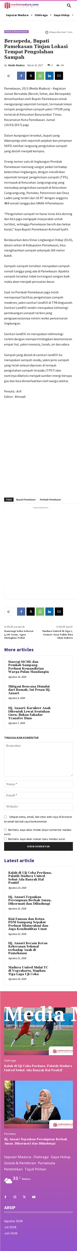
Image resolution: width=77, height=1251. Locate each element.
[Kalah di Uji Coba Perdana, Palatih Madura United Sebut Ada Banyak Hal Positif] (62, 878)
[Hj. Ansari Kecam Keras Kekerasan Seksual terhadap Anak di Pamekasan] (62, 949)
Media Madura (16, 65)
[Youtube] (33, 1197)
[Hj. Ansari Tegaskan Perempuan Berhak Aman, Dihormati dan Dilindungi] (62, 903)
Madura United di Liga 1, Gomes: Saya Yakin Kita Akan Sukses (57, 634)
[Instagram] (14, 1197)
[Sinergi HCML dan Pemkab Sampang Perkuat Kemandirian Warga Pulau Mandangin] (61, 667)
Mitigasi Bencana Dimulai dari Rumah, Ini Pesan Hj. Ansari (29, 690)
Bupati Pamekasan (26, 499)
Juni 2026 (10, 1233)
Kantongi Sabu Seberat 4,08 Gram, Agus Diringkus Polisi (18, 634)
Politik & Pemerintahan (16, 31)
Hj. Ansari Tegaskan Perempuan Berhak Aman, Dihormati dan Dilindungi (30, 900)
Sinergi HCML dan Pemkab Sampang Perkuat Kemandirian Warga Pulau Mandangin (28, 667)
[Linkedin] (49, 76)
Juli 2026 (10, 1227)
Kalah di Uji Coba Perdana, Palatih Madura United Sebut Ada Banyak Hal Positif (30, 878)
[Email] (59, 76)
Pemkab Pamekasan (50, 499)
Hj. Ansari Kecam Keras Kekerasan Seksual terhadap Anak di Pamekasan (27, 948)
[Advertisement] (38, 446)
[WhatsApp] (40, 76)
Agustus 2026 (13, 1221)
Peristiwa (10, 1134)
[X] (30, 76)
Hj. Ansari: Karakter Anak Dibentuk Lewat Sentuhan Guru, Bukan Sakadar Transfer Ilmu (29, 713)
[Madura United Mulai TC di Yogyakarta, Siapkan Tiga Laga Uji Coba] (62, 973)
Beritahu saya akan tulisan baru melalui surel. (37, 839)
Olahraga (10, 1060)
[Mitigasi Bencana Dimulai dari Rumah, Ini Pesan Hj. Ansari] (61, 692)
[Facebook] (21, 76)
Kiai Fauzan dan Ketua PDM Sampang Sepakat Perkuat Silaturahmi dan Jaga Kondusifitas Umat (28, 924)
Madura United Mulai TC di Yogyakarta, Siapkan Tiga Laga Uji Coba (28, 971)
